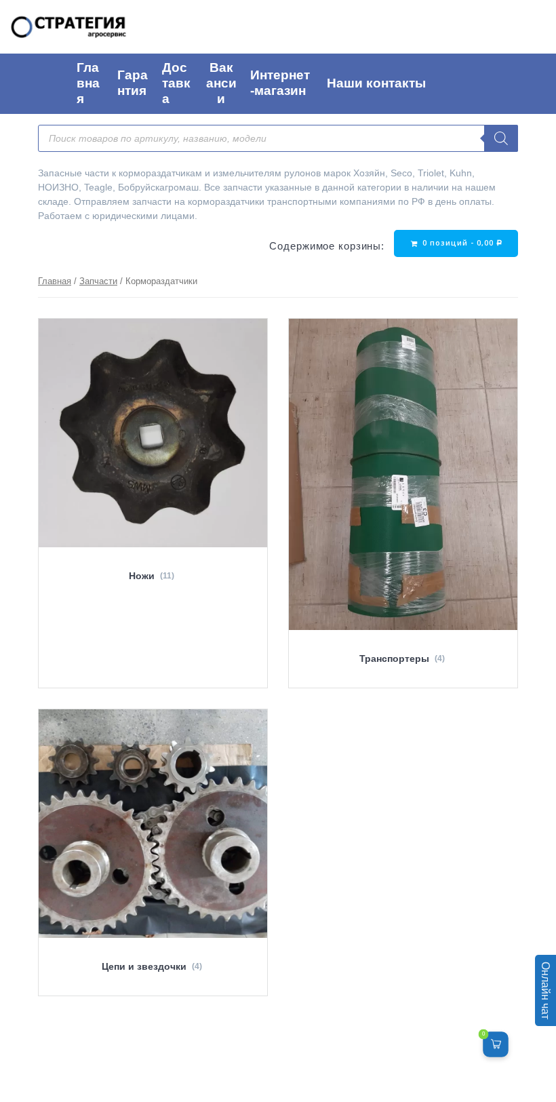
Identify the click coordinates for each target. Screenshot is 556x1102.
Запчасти (98, 281)
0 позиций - (461, 243)
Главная (54, 281)
